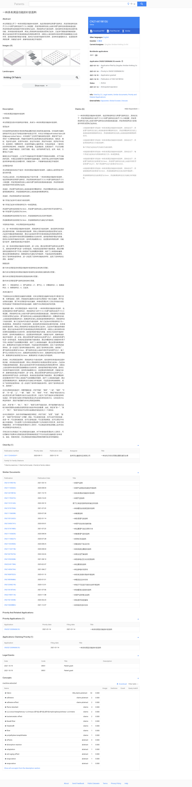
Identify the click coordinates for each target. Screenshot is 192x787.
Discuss (124, 101)
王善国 (99, 41)
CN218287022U (10, 574)
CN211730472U (10, 498)
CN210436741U (10, 523)
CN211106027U (10, 539)
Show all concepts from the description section (22, 768)
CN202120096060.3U (12, 629)
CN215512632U (10, 518)
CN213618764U (10, 590)
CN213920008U (10, 559)
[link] (7, 693)
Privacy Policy (116, 783)
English (106, 37)
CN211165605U (10, 534)
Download (122, 684)
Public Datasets (93, 783)
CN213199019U (10, 483)
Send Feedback (78, 783)
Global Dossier (115, 101)
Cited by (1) (98, 95)
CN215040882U (10, 605)
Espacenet (105, 101)
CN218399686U (10, 579)
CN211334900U (10, 544)
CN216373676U (10, 554)
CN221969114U (10, 595)
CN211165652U (10, 488)
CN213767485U (10, 529)
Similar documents (120, 95)
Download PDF (98, 31)
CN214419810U (10, 493)
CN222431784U (10, 564)
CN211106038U (10, 513)
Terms (105, 783)
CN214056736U (10, 569)
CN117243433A (10, 455)
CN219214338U (10, 600)
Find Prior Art (115, 31)
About (66, 783)
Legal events (108, 95)
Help (126, 783)
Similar (127, 31)
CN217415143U (10, 503)
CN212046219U (10, 585)
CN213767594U (10, 508)
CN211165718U (10, 549)
